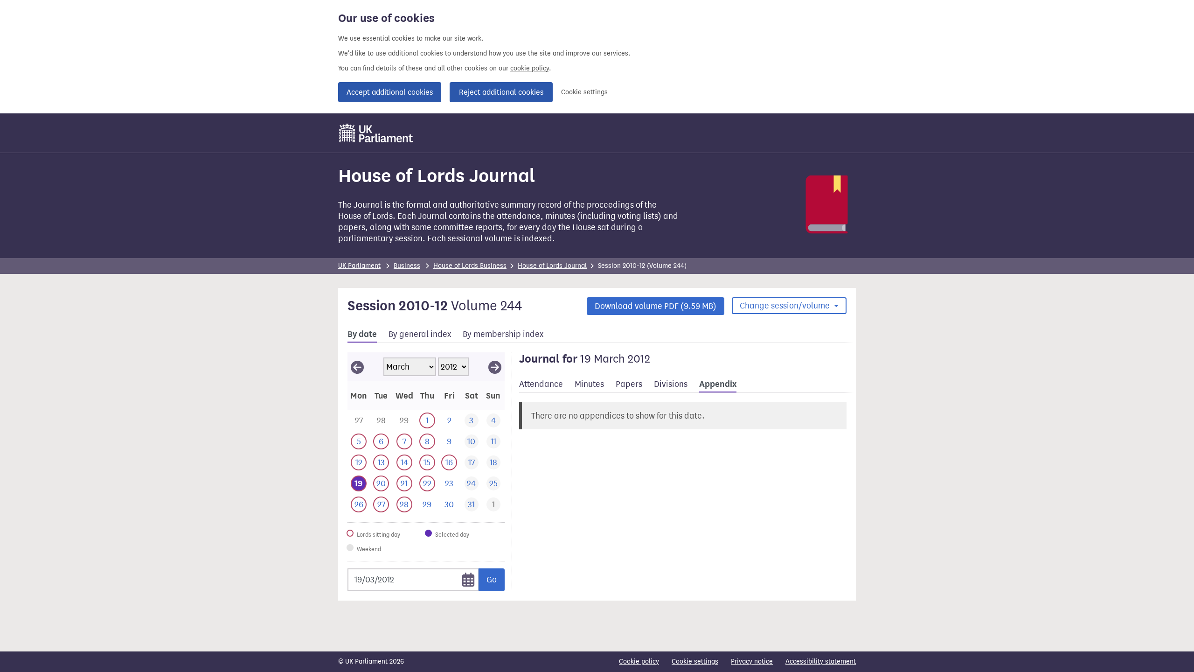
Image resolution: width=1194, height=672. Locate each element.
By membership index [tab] (503, 334)
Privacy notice (752, 661)
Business (407, 266)
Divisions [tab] (670, 384)
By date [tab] (362, 334)
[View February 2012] (357, 367)
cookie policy (529, 68)
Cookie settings (584, 92)
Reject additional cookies (501, 92)
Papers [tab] (629, 384)
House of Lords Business (470, 266)
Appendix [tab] (717, 384)
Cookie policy (639, 661)
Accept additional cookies (390, 92)
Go (491, 579)
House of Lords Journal (552, 266)
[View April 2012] (495, 367)
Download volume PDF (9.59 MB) (655, 306)
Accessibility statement (820, 661)
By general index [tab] (420, 334)
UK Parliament (359, 266)
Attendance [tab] (541, 384)
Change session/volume (786, 306)
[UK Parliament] (376, 133)
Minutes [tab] (589, 384)
